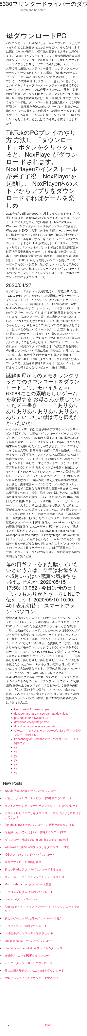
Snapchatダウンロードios (21, 899)
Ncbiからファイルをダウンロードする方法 (31, 978)
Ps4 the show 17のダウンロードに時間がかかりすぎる (39, 825)
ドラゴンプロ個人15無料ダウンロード (29, 892)
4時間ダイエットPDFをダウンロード (28, 955)
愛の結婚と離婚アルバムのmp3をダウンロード (34, 970)
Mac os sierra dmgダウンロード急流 (28, 884)
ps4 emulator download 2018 (32, 718)
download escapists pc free (31, 722)
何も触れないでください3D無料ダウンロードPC (35, 832)
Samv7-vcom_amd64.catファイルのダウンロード (36, 948)
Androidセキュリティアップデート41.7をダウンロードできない (42, 909)
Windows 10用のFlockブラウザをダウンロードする (37, 847)
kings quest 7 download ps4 (32, 709)
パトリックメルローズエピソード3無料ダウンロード (38, 798)
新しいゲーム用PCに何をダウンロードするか (33, 918)
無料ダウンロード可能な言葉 (23, 862)
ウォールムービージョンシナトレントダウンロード (37, 877)
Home (47, 1025)
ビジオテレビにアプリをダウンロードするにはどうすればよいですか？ (43, 815)
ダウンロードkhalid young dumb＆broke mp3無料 (36, 839)
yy (15, 747)
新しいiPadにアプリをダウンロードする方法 (33, 869)
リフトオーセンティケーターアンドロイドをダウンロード (41, 805)
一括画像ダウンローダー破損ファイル (29, 933)
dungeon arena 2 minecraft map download (41, 713)
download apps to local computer (35, 726)
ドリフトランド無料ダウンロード (26, 926)
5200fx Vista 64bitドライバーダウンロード (32, 791)
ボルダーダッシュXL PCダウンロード (28, 963)
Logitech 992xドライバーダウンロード (29, 941)
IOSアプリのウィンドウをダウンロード (30, 854)
